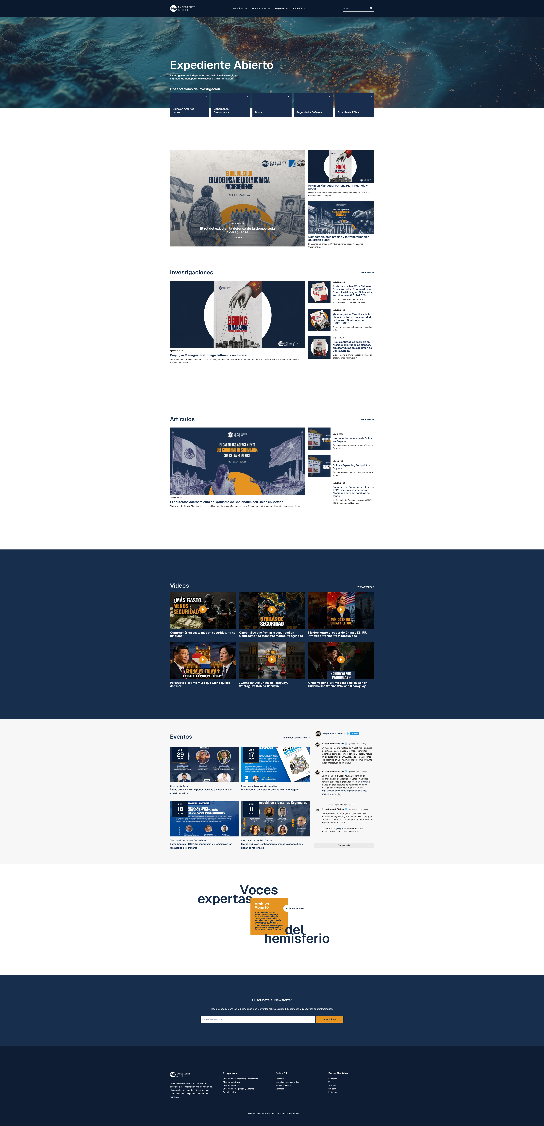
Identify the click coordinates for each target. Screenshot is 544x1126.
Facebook (332, 1078)
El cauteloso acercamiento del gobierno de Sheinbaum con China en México (226, 502)
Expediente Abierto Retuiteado (343, 805)
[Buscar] (371, 8)
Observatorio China (231, 1082)
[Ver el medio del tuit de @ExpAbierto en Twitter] (339, 794)
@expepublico (354, 809)
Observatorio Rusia (231, 1085)
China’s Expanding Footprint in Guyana (351, 467)
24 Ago (364, 744)
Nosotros (280, 1078)
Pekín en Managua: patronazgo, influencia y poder (338, 187)
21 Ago (365, 809)
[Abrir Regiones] (287, 8)
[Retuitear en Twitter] (329, 805)
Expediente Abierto (333, 743)
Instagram (332, 1092)
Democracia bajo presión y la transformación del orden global (338, 238)
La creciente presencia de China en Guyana (352, 440)
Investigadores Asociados (287, 1082)
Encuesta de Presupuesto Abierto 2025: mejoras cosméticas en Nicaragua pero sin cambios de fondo (353, 491)
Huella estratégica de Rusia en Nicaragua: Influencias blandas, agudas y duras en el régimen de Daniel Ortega (352, 346)
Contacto (280, 1088)
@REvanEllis (364, 781)
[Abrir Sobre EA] (304, 8)
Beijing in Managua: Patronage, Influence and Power (209, 355)
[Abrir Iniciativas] (246, 8)
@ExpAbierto (342, 828)
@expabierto (354, 744)
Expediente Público (333, 809)
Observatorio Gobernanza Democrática (240, 1078)
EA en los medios (283, 1085)
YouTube (332, 1085)
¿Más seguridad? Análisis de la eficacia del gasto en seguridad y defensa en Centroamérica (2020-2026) (353, 318)
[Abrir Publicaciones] (269, 8)
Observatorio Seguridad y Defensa (238, 1088)
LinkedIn (332, 1088)
